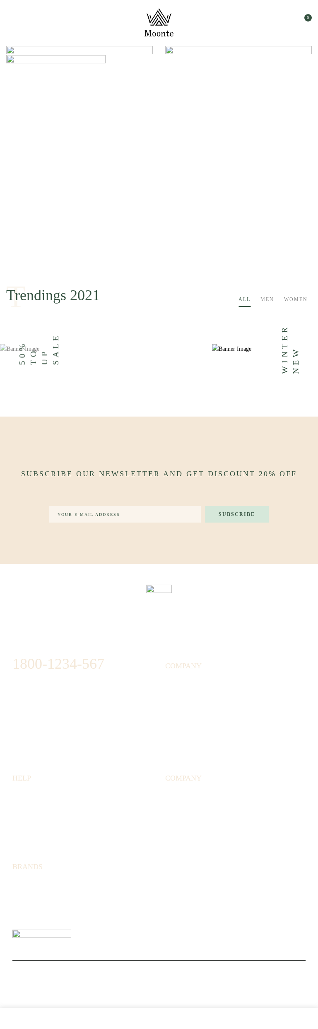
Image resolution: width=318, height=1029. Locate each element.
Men (267, 299)
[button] (304, 21)
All (244, 299)
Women (296, 299)
